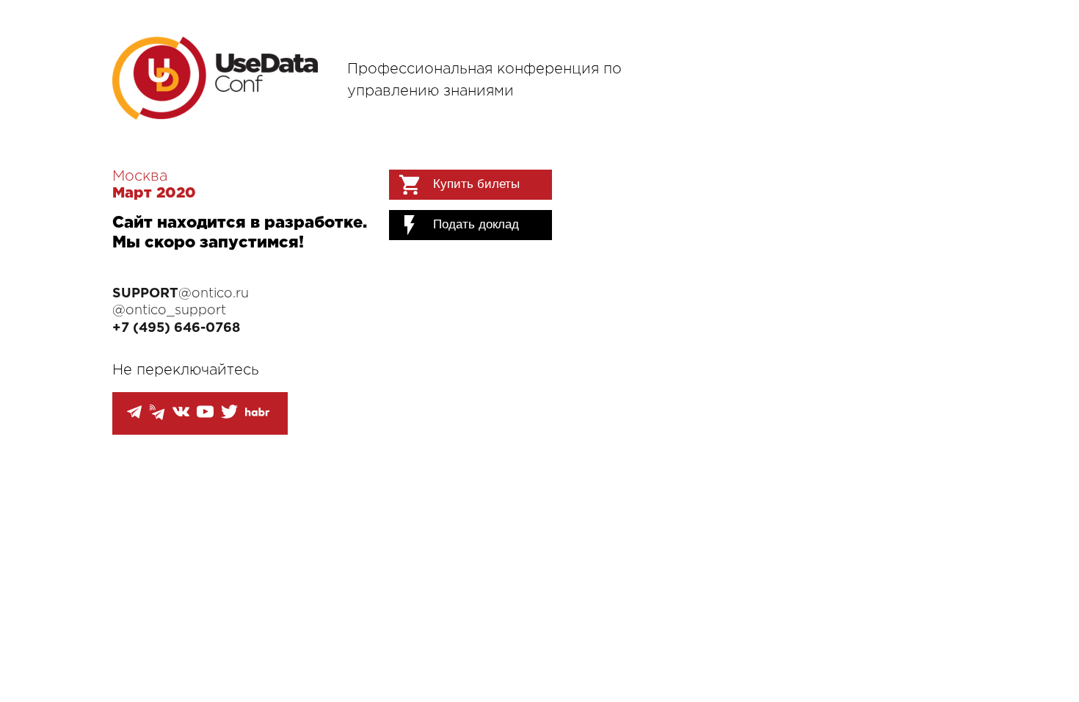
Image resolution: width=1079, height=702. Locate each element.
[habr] (257, 413)
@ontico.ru (180, 294)
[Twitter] (229, 416)
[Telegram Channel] (157, 416)
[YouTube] (205, 416)
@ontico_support (169, 310)
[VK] (180, 416)
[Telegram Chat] (134, 415)
